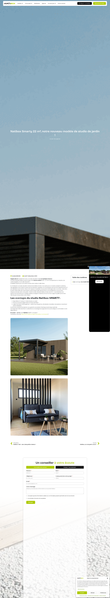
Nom (57, 470)
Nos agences (57, 139)
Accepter (82, 592)
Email (28, 481)
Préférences (103, 592)
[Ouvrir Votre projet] (31, 3)
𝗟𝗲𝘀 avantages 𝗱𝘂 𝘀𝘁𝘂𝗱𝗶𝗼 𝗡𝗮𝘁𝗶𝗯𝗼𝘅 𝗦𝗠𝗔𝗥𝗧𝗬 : (85, 282)
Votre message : (31, 486)
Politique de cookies (83, 595)
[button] (107, 578)
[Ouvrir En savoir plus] (55, 3)
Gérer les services (81, 589)
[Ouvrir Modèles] (22, 3)
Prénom (29, 470)
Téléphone (29, 476)
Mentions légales (102, 595)
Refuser (92, 592)
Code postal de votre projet (64, 476)
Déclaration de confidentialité (93, 595)
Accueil (51, 139)
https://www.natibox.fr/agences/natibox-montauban (34, 314)
